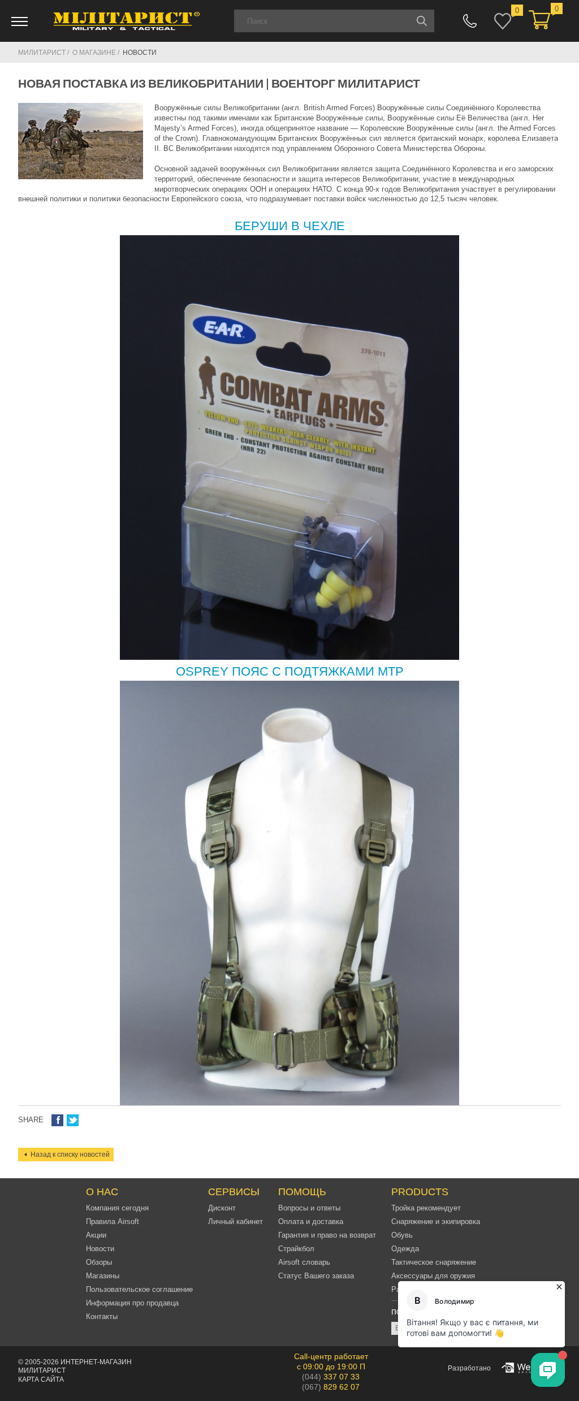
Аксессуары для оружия (433, 1276)
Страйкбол (296, 1248)
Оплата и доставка (310, 1221)
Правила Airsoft (112, 1221)
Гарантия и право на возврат (327, 1235)
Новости (100, 1248)
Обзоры (99, 1262)
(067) (331, 1386)
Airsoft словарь (304, 1262)
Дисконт (222, 1208)
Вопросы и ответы (309, 1208)
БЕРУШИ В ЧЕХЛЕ (290, 226)
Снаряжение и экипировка (435, 1221)
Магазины (102, 1276)
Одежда (405, 1248)
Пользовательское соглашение (139, 1289)
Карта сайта (41, 1379)
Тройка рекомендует (426, 1208)
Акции (96, 1235)
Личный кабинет (235, 1221)
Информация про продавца (132, 1303)
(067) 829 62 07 (470, 21)
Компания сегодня (117, 1208)
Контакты (102, 1316)
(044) (331, 1376)
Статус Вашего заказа (316, 1276)
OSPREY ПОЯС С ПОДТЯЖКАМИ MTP (290, 671)
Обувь (402, 1235)
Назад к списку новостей (70, 1154)
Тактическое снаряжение (433, 1262)
